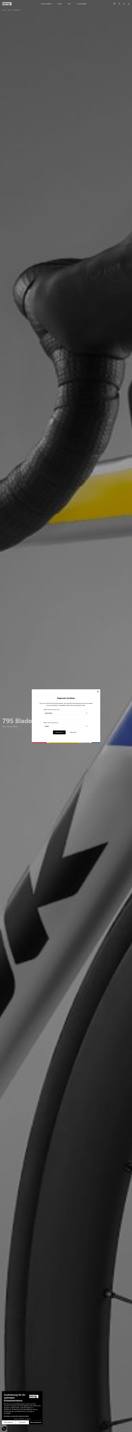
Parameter (22, 1422)
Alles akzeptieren (35, 1422)
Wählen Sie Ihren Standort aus (52, 709)
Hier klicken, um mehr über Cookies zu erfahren (16, 1416)
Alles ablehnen (8, 1422)
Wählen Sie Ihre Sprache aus (51, 722)
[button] (4, 1428)
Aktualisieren (59, 732)
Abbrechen (73, 732)
